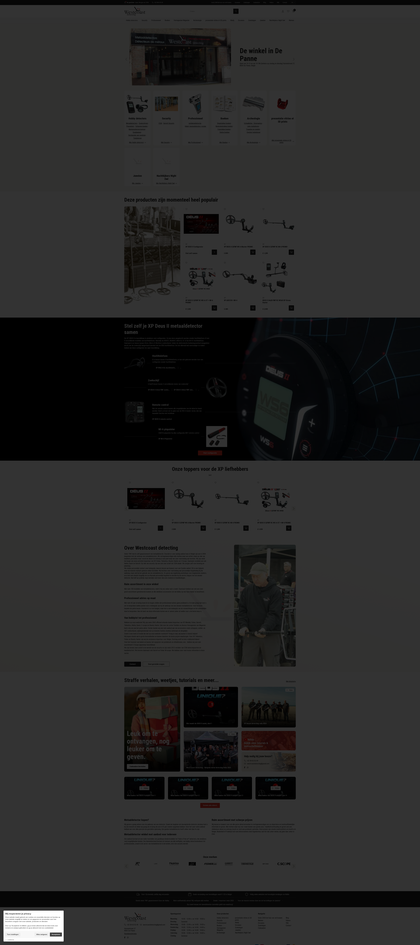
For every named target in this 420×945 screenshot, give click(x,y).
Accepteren (56, 934)
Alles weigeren (41, 934)
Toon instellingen (13, 934)
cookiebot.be (10, 939)
